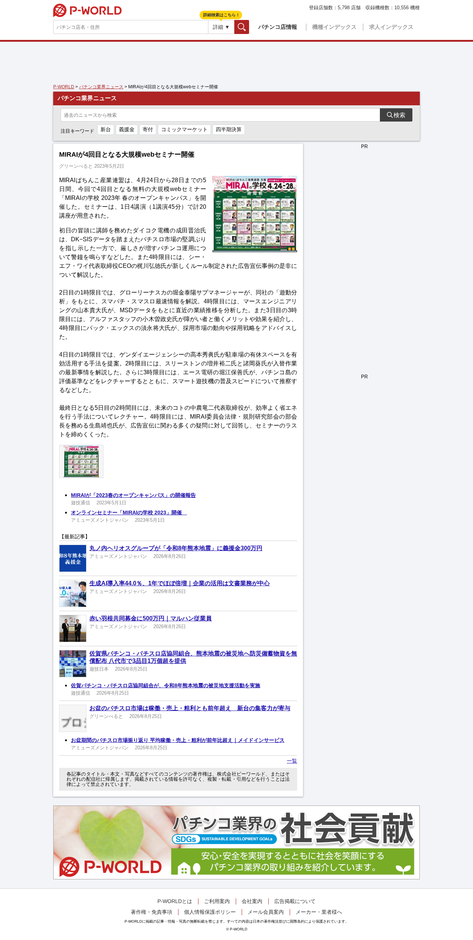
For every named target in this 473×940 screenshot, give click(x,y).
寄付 (148, 129)
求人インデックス (391, 27)
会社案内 (252, 901)
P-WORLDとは (174, 901)
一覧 (292, 761)
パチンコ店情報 (277, 27)
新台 (106, 129)
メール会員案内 (266, 912)
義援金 (127, 129)
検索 (399, 115)
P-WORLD (87, 10)
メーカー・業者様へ (319, 912)
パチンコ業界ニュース (101, 86)
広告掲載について (295, 901)
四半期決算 (229, 129)
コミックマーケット (184, 129)
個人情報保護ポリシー (210, 912)
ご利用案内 (217, 901)
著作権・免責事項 (151, 912)
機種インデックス (334, 27)
